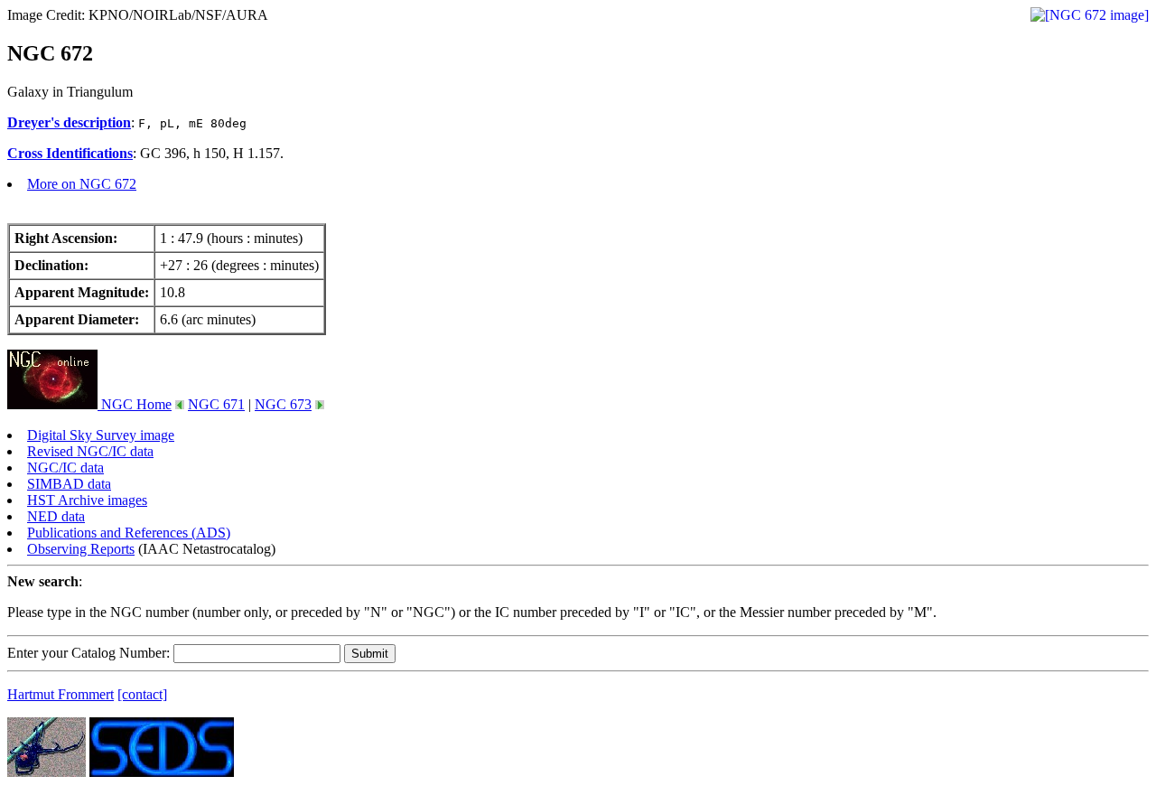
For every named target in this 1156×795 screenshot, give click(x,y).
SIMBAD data (69, 483)
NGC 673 (283, 404)
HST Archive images (87, 500)
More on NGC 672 (81, 184)
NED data (56, 516)
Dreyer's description (69, 122)
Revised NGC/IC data (90, 451)
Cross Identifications (70, 153)
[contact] (142, 694)
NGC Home (135, 404)
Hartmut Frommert (60, 694)
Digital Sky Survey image (100, 435)
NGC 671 (216, 404)
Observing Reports (81, 548)
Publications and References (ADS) (128, 532)
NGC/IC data (65, 467)
